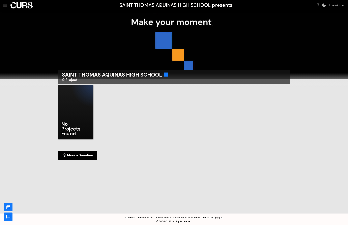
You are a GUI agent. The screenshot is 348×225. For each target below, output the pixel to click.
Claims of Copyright (212, 217)
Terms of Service (162, 217)
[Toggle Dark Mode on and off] (324, 5)
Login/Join (336, 5)
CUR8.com (130, 217)
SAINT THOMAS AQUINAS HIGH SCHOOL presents (175, 5)
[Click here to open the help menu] (318, 5)
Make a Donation (80, 155)
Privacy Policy (145, 217)
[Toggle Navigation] (5, 5)
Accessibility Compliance (186, 217)
